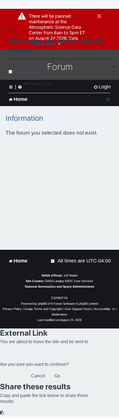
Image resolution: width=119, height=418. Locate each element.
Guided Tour (40, 83)
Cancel (38, 376)
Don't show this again (27, 71)
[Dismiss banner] (99, 16)
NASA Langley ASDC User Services (69, 281)
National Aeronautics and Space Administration (59, 286)
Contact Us (59, 298)
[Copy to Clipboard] (2, 413)
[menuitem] (102, 87)
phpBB (42, 303)
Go (57, 376)
